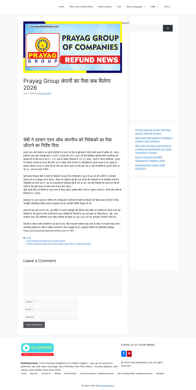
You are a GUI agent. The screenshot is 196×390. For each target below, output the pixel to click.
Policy (167, 6)
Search (125, 23)
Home (61, 6)
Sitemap (57, 373)
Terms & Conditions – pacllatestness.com (97, 373)
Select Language (134, 6)
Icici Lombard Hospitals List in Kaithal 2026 (45, 241)
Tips (119, 6)
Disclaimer (160, 373)
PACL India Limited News (81, 6)
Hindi (28, 238)
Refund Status (105, 6)
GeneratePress (107, 385)
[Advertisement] (72, 113)
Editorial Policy (70, 373)
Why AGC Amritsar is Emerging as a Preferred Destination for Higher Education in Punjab (153, 149)
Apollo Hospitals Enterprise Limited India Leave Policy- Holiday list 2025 (58, 243)
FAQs (153, 6)
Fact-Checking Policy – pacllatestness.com (135, 373)
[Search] (168, 28)
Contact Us (46, 373)
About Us (34, 373)
